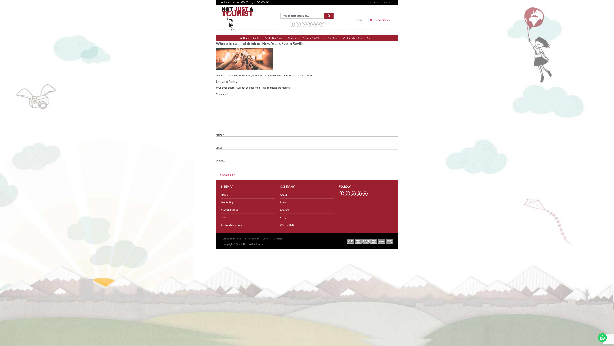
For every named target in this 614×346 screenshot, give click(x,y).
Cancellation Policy (232, 238)
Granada (292, 38)
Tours (224, 217)
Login (360, 19)
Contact (374, 2)
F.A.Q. (283, 217)
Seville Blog (227, 202)
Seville (255, 38)
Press (283, 202)
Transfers (332, 38)
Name (220, 134)
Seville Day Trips (273, 38)
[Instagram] (298, 24)
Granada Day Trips (312, 38)
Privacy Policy (252, 238)
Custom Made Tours (353, 38)
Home (246, 38)
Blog (368, 38)
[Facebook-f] (292, 24)
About (387, 2)
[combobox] (301, 16)
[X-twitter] (304, 24)
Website (220, 160)
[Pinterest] (310, 24)
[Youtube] (316, 24)
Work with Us (287, 224)
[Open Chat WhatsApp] (602, 337)
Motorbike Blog (229, 209)
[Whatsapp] (321, 24)
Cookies (267, 238)
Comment (222, 94)
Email (219, 147)
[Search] (329, 16)
